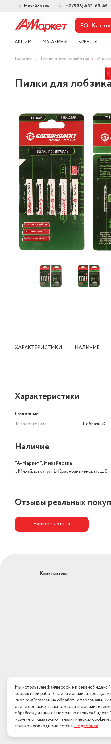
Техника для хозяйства (64, 58)
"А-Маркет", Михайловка (43, 463)
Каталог (23, 58)
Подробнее (86, 726)
